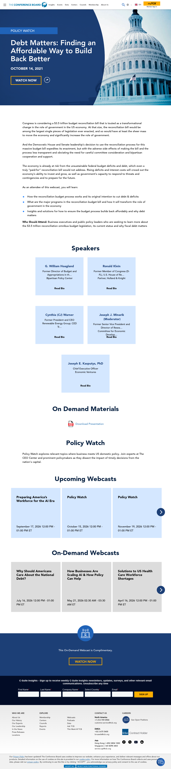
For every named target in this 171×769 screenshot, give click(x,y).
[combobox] (138, 4)
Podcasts (71, 720)
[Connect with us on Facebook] (124, 742)
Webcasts (71, 717)
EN (140, 5)
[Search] (123, 5)
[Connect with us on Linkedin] (142, 742)
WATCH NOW (26, 80)
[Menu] (4, 5)
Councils (7, 39)
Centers (7, 33)
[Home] (28, 4)
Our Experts (17, 723)
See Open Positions (139, 720)
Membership (9, 46)
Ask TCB (70, 726)
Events (6, 19)
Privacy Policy (18, 756)
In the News (17, 729)
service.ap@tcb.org (103, 748)
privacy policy (33, 762)
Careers (7, 60)
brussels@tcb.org (102, 734)
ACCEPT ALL (69, 766)
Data (5, 26)
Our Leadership (18, 726)
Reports (43, 726)
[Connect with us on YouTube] (136, 741)
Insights (7, 12)
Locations (16, 735)
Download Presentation (89, 424)
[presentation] (161, 512)
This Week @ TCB (12, 67)
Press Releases (18, 732)
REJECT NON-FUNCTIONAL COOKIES (91, 766)
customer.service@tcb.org (106, 723)
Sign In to (13, 73)
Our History (17, 720)
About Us (8, 53)
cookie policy (84, 759)
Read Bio (59, 288)
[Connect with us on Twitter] (130, 742)
